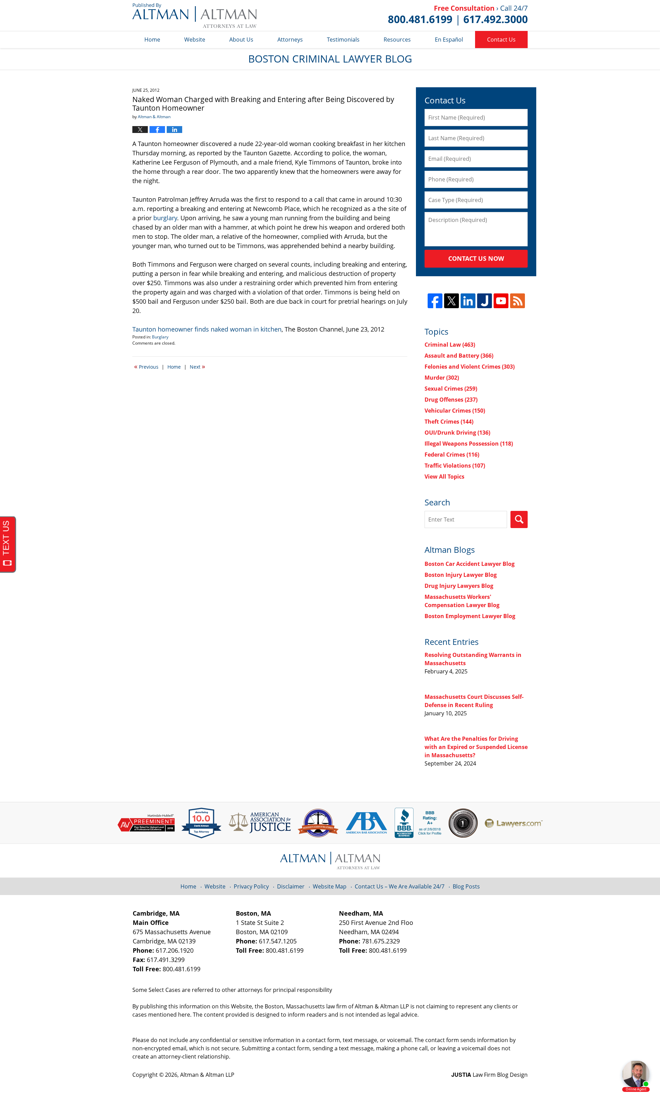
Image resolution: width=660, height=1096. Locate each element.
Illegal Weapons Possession (469, 443)
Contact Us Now (476, 258)
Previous (146, 366)
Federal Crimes (452, 454)
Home (152, 39)
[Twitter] (451, 300)
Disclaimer (291, 886)
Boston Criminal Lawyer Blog (194, 15)
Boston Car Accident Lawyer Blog (470, 564)
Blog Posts (466, 886)
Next (197, 366)
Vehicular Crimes (455, 410)
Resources (397, 39)
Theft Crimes (449, 421)
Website (194, 39)
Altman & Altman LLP (207, 1074)
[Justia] (484, 300)
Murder (442, 377)
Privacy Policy (251, 886)
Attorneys (290, 39)
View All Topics (444, 476)
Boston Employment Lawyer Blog (470, 616)
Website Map (329, 886)
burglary (165, 218)
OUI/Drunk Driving (457, 432)
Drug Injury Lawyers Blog (459, 586)
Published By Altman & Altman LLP (458, 15)
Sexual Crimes (451, 388)
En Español (449, 39)
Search (519, 519)
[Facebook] (435, 300)
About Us (241, 39)
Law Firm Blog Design (489, 1074)
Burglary (160, 337)
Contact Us (501, 39)
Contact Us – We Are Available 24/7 (399, 886)
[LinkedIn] (468, 300)
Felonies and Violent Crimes (470, 366)
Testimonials (343, 39)
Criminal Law (450, 344)
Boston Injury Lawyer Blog (461, 575)
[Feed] (517, 300)
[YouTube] (501, 300)
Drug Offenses (451, 399)
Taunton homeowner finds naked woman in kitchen (207, 329)
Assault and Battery (459, 355)
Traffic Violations (455, 465)
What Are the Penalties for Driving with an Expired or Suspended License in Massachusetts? (476, 747)
